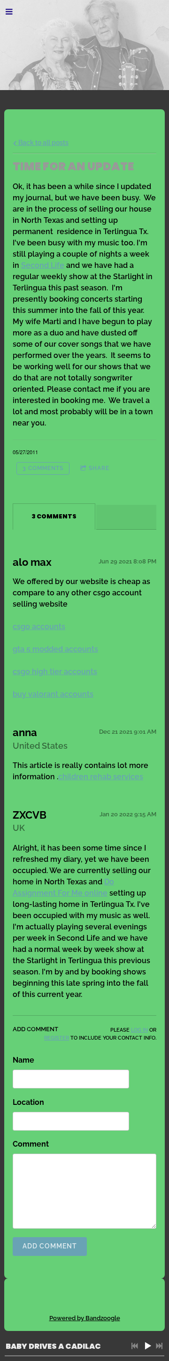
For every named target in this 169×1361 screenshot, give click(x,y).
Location (28, 1102)
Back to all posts (43, 142)
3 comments (43, 468)
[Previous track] (135, 1346)
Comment (31, 1144)
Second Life (42, 265)
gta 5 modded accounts (55, 649)
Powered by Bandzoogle (84, 1318)
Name (23, 1060)
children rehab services (100, 776)
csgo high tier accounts (55, 671)
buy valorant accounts (53, 694)
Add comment (50, 1246)
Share (99, 468)
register (56, 1037)
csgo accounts (39, 626)
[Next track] (159, 1346)
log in (139, 1029)
